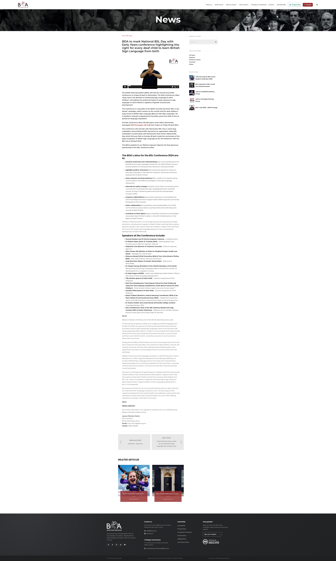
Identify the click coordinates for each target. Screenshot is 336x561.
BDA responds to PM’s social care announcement (205, 85)
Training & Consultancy (259, 5)
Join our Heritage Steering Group (204, 100)
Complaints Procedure (184, 532)
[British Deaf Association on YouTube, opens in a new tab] (124, 544)
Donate (308, 5)
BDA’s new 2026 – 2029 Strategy (206, 107)
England (192, 57)
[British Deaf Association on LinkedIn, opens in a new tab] (120, 544)
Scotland (192, 62)
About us (209, 5)
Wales (191, 64)
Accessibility (181, 525)
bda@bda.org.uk (152, 531)
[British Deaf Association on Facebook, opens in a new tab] (112, 544)
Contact (271, 5)
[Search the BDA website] (317, 4)
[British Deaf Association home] (114, 526)
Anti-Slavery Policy (183, 542)
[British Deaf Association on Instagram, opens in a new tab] (116, 544)
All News (192, 55)
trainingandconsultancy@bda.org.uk (158, 548)
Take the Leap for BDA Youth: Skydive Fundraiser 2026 (205, 78)
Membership (281, 5)
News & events (231, 5)
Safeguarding (296, 5)
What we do (219, 5)
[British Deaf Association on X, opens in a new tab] (108, 544)
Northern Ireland (194, 60)
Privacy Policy (181, 529)
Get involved (243, 5)
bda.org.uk (150, 533)
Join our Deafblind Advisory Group (205, 93)
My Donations (181, 535)
